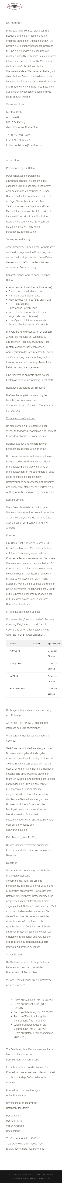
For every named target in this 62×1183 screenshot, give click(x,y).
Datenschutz (44, 1178)
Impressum (30, 1178)
